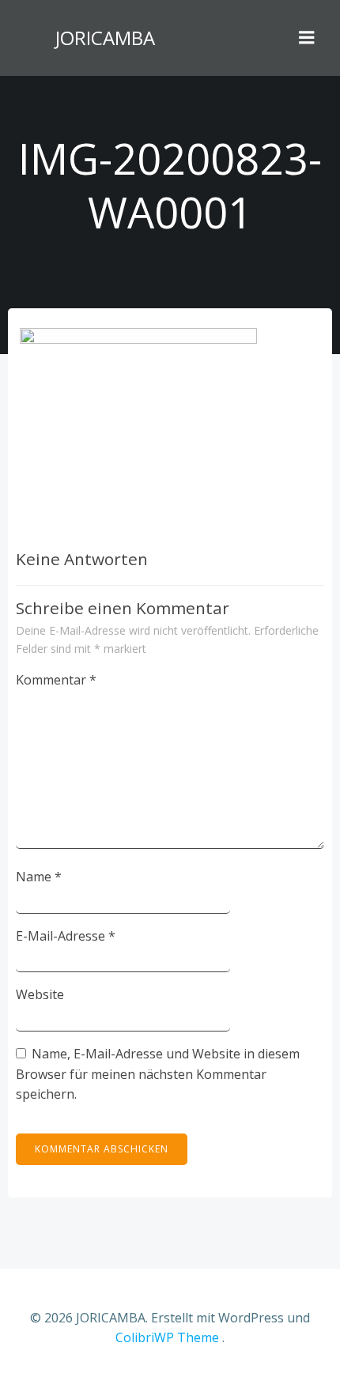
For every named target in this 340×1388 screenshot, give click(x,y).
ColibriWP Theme (167, 1337)
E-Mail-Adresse (65, 936)
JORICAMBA (105, 38)
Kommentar (56, 679)
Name (39, 876)
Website (40, 994)
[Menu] (306, 38)
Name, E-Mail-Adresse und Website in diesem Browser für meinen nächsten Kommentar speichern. (158, 1074)
